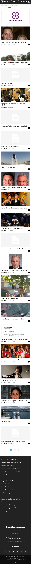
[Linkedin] (13, 551)
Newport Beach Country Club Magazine (10, 468)
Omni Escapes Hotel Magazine (8, 511)
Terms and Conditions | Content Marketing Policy (15, 559)
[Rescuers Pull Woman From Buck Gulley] (15, 117)
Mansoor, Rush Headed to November (13, 187)
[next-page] (19, 450)
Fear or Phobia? (6, 83)
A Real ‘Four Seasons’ (8, 380)
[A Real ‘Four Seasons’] (15, 371)
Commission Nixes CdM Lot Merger (13, 442)
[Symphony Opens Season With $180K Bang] (15, 95)
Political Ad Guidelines (14, 558)
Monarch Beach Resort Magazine (9, 505)
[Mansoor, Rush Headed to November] (15, 179)
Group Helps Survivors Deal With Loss (14, 249)
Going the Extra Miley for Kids (11, 360)
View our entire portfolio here (8, 514)
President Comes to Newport (11, 298)
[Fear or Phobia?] (15, 75)
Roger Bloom (4, 44)
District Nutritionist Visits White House (14, 63)
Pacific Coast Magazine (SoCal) (8, 508)
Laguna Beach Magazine (7, 486)
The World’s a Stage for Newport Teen (14, 401)
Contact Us (18, 556)
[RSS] (21, 551)
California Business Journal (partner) (9, 474)
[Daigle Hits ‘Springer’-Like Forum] (15, 220)
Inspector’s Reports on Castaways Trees (14, 339)
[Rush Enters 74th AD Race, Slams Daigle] (15, 261)
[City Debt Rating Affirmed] (15, 138)
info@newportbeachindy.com (18, 541)
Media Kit (13, 556)
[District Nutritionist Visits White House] (15, 54)
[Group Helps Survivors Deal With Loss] (15, 240)
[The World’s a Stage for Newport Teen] (15, 392)
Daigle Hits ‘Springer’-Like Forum (12, 228)
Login (23, 556)
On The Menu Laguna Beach (8, 493)
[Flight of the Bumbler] (15, 158)
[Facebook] (5, 551)
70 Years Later (6, 421)
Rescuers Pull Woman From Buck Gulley (14, 126)
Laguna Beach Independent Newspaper (10, 483)
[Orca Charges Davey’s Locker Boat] (15, 310)
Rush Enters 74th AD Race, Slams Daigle (14, 270)
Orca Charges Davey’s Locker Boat (12, 319)
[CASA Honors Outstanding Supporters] (15, 199)
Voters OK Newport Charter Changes (13, 42)
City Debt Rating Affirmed (9, 147)
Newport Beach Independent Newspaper (11, 462)
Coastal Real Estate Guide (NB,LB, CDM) (10, 471)
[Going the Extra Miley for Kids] (15, 351)
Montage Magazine (6, 501)
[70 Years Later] (15, 412)
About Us (8, 556)
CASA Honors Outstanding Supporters (14, 208)
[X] (25, 551)
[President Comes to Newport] (15, 286)
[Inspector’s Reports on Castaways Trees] (15, 331)
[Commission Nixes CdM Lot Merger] (15, 433)
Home (2, 5)
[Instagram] (9, 551)
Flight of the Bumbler (8, 167)
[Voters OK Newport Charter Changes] (15, 33)
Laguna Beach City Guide (7, 489)
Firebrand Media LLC (18, 538)
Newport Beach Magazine (7, 465)
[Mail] (17, 551)
